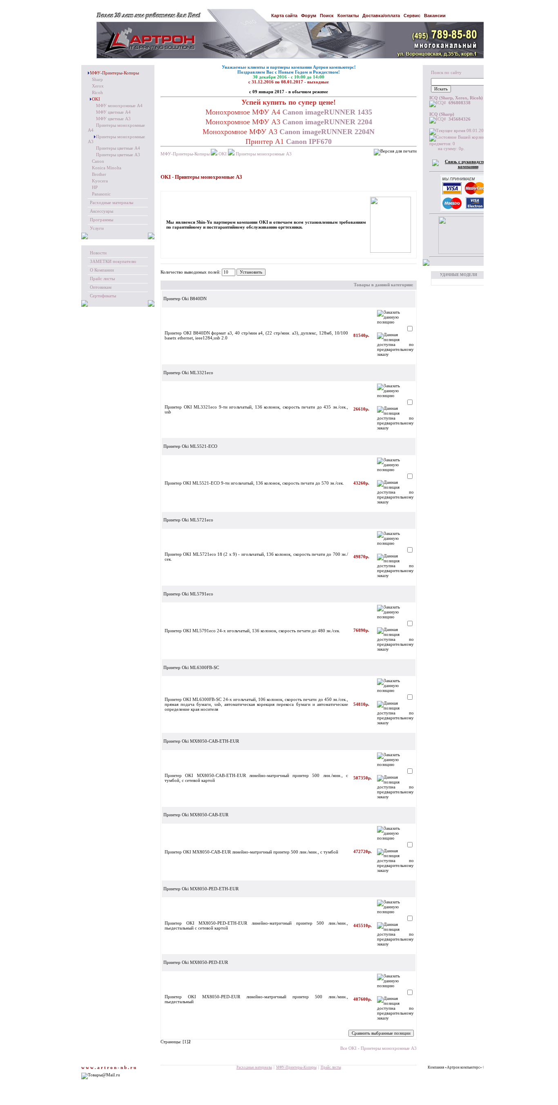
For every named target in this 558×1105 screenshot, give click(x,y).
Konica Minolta (106, 168)
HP (95, 187)
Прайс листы (102, 278)
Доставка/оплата (381, 15)
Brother (99, 174)
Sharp (97, 79)
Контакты (348, 15)
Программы (101, 220)
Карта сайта (284, 15)
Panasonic (101, 194)
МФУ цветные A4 (113, 112)
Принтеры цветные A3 (118, 155)
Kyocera (100, 181)
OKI (96, 99)
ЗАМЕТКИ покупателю (113, 261)
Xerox (98, 86)
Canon (98, 161)
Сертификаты (103, 296)
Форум (308, 15)
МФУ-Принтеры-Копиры (114, 73)
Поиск (327, 15)
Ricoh (97, 92)
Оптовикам (101, 287)
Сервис (412, 15)
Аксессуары (101, 211)
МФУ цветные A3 (113, 119)
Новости (98, 253)
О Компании (102, 270)
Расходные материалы (111, 202)
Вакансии (435, 15)
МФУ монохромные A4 (119, 105)
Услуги (97, 228)
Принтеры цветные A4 (118, 148)
